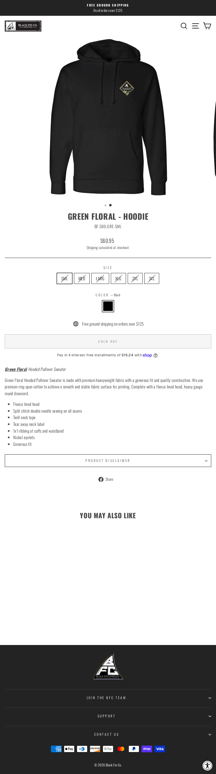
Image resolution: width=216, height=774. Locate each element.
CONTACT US (106, 734)
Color (108, 294)
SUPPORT (107, 715)
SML (64, 278)
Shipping (92, 247)
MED (81, 278)
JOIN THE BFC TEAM (106, 697)
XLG (118, 278)
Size (108, 267)
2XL (135, 278)
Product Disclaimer (108, 460)
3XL (152, 278)
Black (108, 306)
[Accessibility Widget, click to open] (207, 765)
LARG (100, 278)
